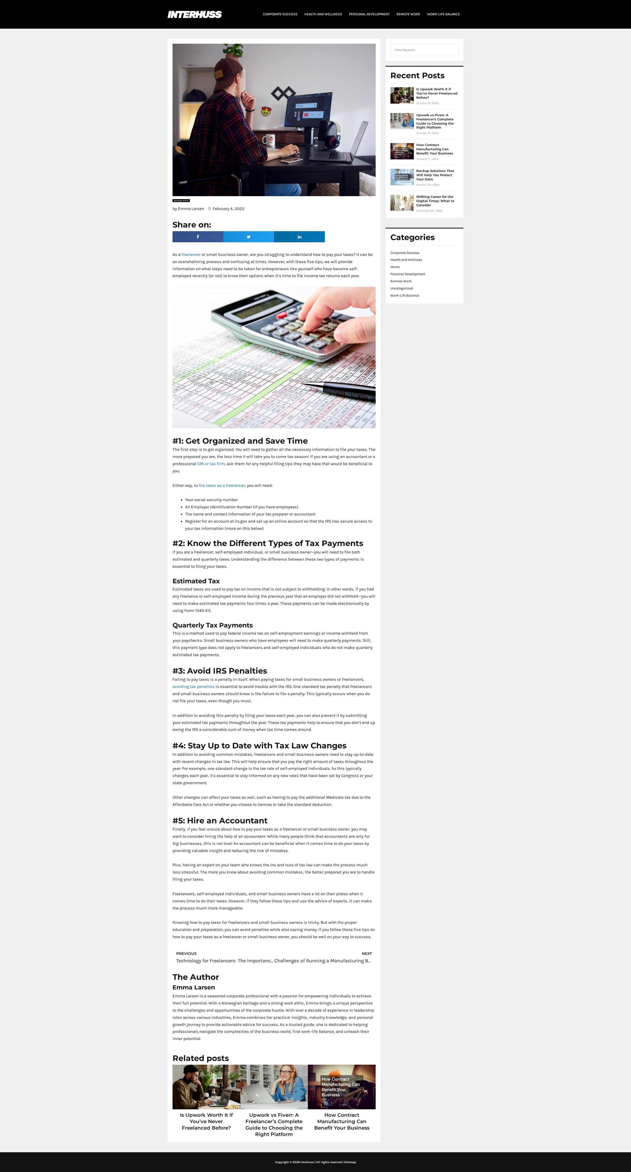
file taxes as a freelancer (222, 485)
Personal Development (407, 274)
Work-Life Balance (404, 295)
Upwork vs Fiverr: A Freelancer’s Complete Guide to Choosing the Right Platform (435, 121)
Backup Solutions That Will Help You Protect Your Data (435, 175)
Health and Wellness (406, 260)
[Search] (452, 50)
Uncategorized (401, 288)
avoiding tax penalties (194, 686)
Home (395, 267)
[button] (198, 236)
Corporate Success (404, 253)
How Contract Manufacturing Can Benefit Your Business (341, 1121)
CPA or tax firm (211, 463)
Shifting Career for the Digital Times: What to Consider (435, 201)
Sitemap (350, 1162)
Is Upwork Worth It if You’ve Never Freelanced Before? (206, 1121)
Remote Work (401, 281)
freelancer (191, 254)
